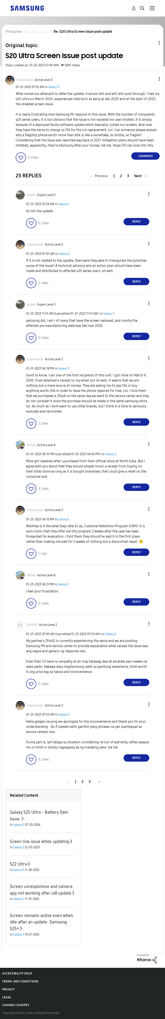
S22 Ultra (18, 864)
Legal (6, 997)
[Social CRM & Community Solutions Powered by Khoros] (147, 958)
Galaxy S (53, 87)
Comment (145, 156)
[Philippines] (27, 8)
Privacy (8, 989)
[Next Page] (98, 781)
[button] (152, 79)
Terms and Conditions (20, 981)
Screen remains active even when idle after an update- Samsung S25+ (41, 922)
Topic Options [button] (152, 42)
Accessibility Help (17, 973)
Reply (136, 221)
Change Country (15, 1005)
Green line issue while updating (39, 841)
